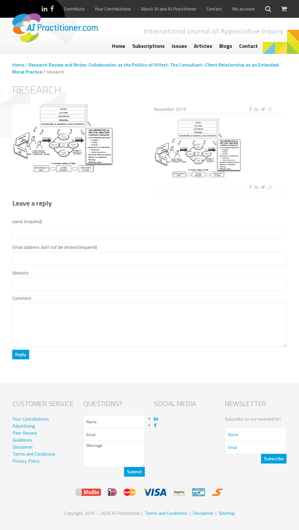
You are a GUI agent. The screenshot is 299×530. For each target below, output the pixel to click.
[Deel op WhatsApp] (270, 109)
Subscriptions (148, 46)
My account (243, 9)
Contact (214, 9)
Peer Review (25, 432)
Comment (22, 298)
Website (20, 273)
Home (118, 46)
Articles (203, 46)
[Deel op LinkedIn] (256, 109)
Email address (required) (54, 247)
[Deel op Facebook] (250, 109)
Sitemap (227, 513)
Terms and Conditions (34, 453)
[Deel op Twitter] (263, 109)
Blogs (225, 46)
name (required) (27, 221)
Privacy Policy (26, 460)
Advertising (24, 425)
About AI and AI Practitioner (169, 9)
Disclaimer (23, 446)
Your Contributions (113, 9)
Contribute (74, 9)
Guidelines (22, 439)
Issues (179, 46)
